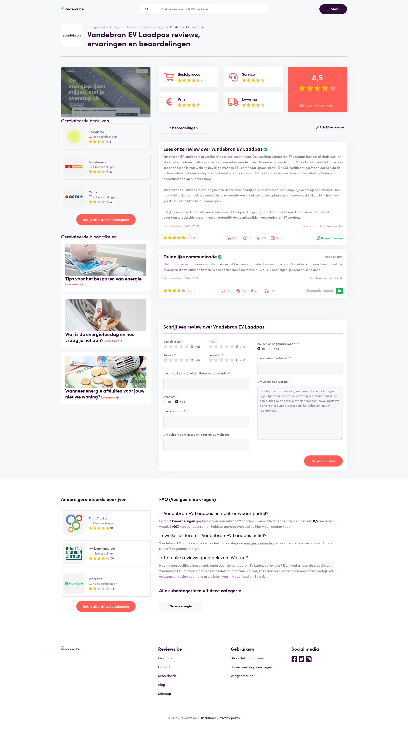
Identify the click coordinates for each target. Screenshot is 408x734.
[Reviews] (72, 9)
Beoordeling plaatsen (247, 658)
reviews (184, 576)
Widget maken (242, 675)
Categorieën (96, 27)
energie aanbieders (259, 543)
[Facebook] (294, 658)
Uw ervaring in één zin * (274, 358)
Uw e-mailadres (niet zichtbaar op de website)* (196, 373)
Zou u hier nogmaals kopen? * (278, 343)
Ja (169, 401)
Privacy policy (229, 717)
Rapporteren (334, 256)
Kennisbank (167, 675)
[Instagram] (309, 658)
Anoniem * (170, 396)
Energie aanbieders (123, 27)
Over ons (165, 658)
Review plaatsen (323, 460)
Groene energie (154, 27)
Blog (161, 684)
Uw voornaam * (174, 411)
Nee (182, 401)
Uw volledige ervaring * (273, 381)
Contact (164, 666)
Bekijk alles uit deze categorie (106, 219)
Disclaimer (208, 717)
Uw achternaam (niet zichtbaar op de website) (196, 434)
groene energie (188, 548)
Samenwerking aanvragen (251, 666)
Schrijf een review (331, 127)
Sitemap (164, 693)
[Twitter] (301, 658)
